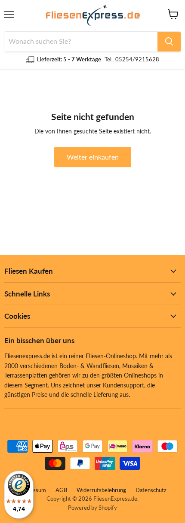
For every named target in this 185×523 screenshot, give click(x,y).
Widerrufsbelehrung (101, 490)
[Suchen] (169, 41)
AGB (61, 490)
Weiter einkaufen (93, 157)
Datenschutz (151, 490)
